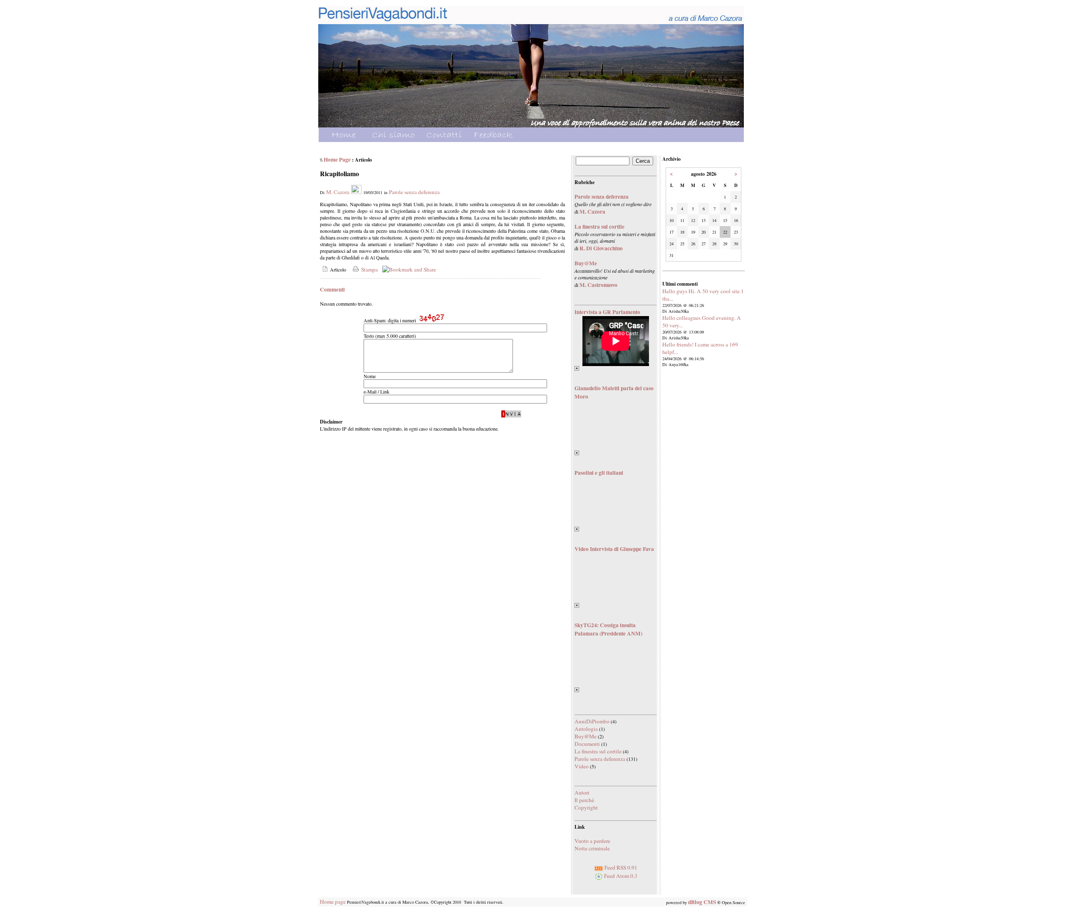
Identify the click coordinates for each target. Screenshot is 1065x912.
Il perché (584, 800)
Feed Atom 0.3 (620, 876)
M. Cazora (337, 192)
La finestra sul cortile (598, 751)
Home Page (337, 159)
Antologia (586, 729)
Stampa (368, 269)
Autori (582, 792)
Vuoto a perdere (592, 841)
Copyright (586, 807)
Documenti (587, 744)
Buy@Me (586, 736)
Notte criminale (592, 848)
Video (582, 766)
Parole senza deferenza (414, 192)
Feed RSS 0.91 (620, 867)
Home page (333, 901)
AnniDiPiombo (592, 721)
